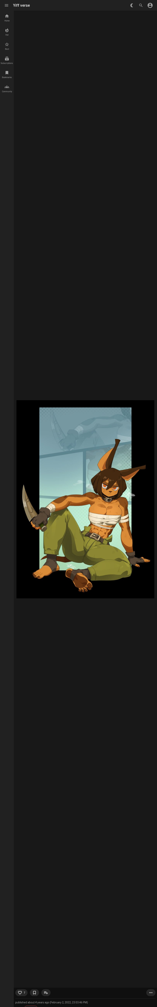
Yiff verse (21, 5)
